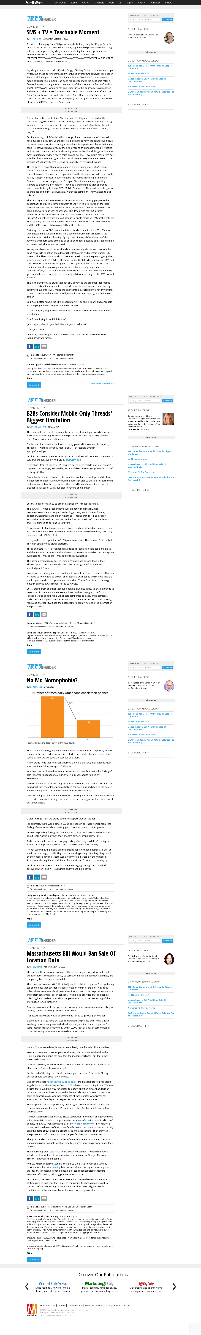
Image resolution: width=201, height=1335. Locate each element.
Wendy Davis (35, 966)
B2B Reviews (73, 459)
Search (120, 2)
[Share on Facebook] (30, 346)
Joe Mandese (35, 687)
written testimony (82, 1123)
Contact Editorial (75, 1305)
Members (99, 2)
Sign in (130, 2)
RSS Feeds (89, 1305)
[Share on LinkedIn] (37, 346)
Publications (60, 2)
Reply (29, 378)
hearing (56, 1167)
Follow (168, 2)
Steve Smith (35, 38)
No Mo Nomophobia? (138, 73)
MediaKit (61, 1305)
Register (142, 2)
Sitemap (99, 1305)
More (111, 2)
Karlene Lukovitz (37, 426)
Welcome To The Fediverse (141, 86)
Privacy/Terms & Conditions (118, 1305)
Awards (86, 2)
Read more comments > (102, 383)
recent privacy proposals (62, 1081)
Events (74, 2)
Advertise (155, 2)
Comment (34, 384)
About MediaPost (47, 1305)
